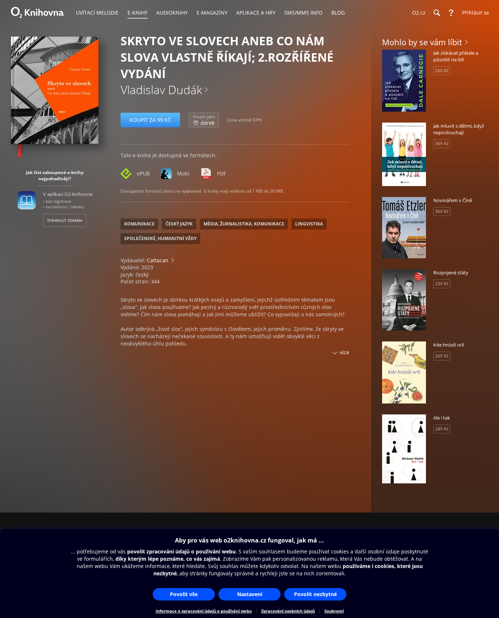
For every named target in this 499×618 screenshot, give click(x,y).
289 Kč (442, 429)
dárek (204, 120)
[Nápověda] (451, 13)
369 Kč (442, 143)
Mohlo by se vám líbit (422, 41)
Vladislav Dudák (161, 89)
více (344, 352)
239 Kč (442, 284)
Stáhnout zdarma (64, 220)
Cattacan (157, 260)
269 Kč (442, 356)
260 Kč (442, 70)
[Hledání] (436, 13)
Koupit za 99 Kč (150, 119)
